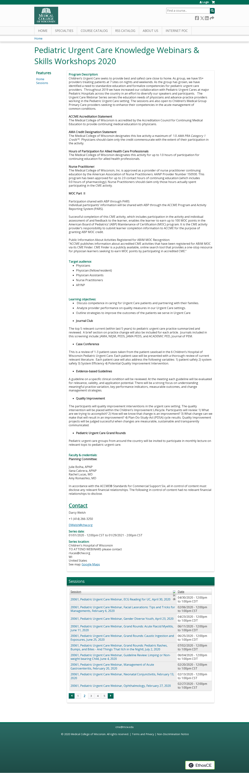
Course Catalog (94, 31)
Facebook (197, 17)
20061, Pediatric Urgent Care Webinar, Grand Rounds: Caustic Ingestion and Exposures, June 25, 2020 (122, 638)
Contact (78, 505)
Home (43, 31)
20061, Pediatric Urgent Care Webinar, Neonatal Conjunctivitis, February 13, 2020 (122, 676)
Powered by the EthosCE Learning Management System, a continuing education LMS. (200, 765)
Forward (211, 17)
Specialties (64, 31)
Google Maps (91, 564)
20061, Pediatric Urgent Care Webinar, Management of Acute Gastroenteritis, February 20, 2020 (112, 666)
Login (205, 2)
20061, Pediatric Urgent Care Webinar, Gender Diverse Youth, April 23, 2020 (122, 619)
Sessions (42, 83)
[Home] (46, 15)
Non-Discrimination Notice (173, 734)
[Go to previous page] (72, 696)
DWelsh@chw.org (81, 525)
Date (181, 592)
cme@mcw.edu (124, 727)
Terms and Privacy (143, 734)
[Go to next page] (111, 696)
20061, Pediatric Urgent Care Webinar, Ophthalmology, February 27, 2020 (121, 686)
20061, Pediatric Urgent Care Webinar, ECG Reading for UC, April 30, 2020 (120, 599)
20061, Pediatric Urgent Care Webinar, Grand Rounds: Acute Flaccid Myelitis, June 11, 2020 (122, 628)
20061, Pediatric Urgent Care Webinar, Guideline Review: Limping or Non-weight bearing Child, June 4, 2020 (121, 657)
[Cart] (213, 3)
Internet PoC (177, 31)
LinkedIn (207, 17)
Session (76, 592)
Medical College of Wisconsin (88, 734)
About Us (150, 31)
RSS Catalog (125, 31)
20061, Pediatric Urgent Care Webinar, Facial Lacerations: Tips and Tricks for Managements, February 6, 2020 (123, 609)
